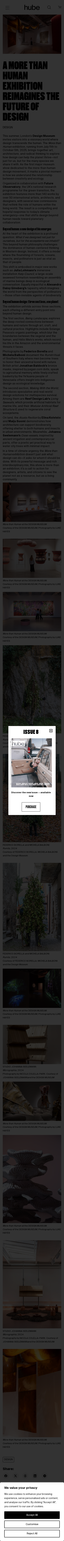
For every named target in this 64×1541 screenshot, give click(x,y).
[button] (51, 730)
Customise (32, 1524)
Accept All (32, 1515)
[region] (32, 1511)
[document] (32, 770)
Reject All (32, 1533)
